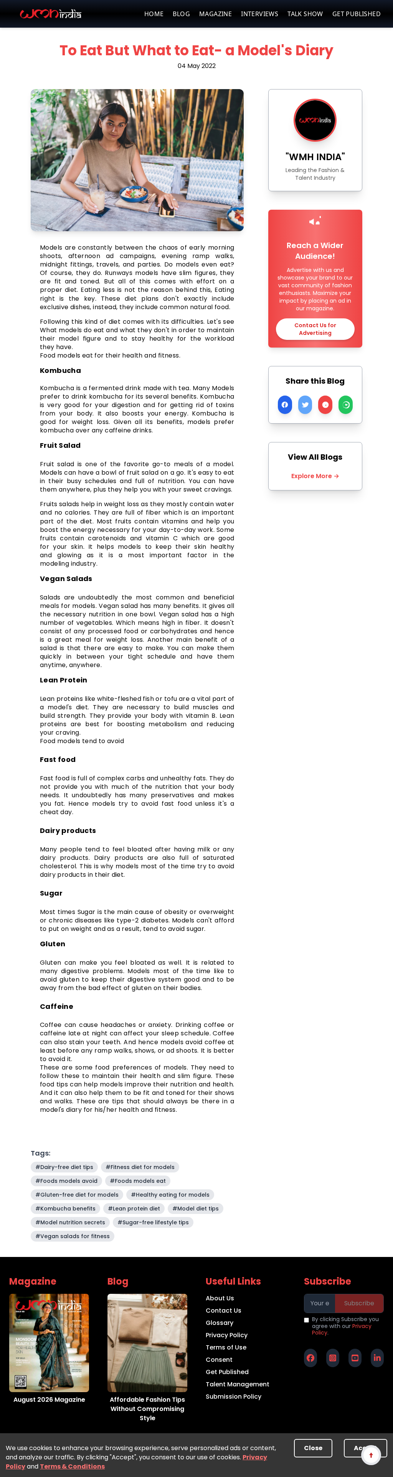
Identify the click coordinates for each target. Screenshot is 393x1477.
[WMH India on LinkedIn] (377, 1358)
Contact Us (223, 1310)
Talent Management (237, 1384)
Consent (219, 1359)
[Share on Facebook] (285, 405)
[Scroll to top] (371, 1455)
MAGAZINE (215, 14)
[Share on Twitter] (305, 405)
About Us (220, 1298)
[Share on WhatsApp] (346, 405)
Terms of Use (226, 1347)
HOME (154, 14)
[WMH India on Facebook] (310, 1358)
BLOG (181, 14)
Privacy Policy (227, 1335)
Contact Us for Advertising (315, 329)
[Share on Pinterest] (325, 405)
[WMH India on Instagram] (332, 1358)
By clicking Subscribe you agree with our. (345, 1326)
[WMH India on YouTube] (355, 1358)
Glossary (219, 1322)
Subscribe (359, 1303)
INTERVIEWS (259, 14)
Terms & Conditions (72, 1466)
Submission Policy (233, 1396)
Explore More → (315, 476)
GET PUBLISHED (356, 14)
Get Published (227, 1372)
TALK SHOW (305, 14)
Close (313, 1448)
